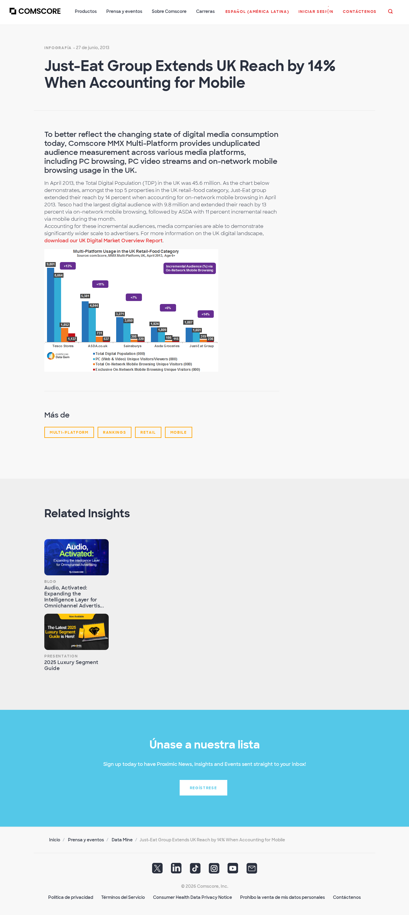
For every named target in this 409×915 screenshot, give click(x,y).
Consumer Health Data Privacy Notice (192, 897)
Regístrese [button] (203, 788)
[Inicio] (35, 15)
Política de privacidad (70, 897)
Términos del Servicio (123, 897)
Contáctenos (347, 897)
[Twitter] (157, 870)
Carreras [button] (205, 11)
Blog (50, 581)
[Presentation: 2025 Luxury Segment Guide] (76, 632)
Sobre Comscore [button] (169, 11)
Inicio (54, 840)
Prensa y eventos (86, 840)
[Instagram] (214, 870)
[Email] (251, 870)
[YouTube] (233, 870)
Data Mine (122, 840)
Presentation (61, 656)
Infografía (58, 48)
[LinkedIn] (176, 870)
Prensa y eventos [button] (124, 11)
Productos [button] (86, 11)
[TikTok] (195, 870)
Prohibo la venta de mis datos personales (282, 897)
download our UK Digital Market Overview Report (103, 241)
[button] (257, 14)
